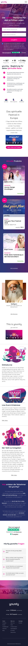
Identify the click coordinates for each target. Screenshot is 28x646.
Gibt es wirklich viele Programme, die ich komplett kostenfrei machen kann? (14, 559)
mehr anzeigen (14, 268)
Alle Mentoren (14, 314)
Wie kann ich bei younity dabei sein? (14, 551)
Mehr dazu (5, 420)
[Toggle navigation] (26, 2)
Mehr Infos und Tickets (14, 147)
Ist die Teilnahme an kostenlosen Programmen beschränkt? (14, 567)
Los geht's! (14, 40)
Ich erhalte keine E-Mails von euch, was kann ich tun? (15, 573)
